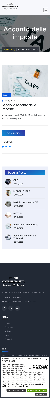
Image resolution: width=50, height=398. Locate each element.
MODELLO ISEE (21, 191)
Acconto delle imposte (25, 224)
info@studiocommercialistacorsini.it (20, 301)
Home (6, 49)
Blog (13, 49)
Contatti (8, 339)
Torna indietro (13, 133)
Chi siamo (9, 327)
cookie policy (25, 386)
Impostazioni (41, 394)
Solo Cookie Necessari (16, 390)
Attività (8, 331)
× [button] (47, 359)
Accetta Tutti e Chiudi (37, 390)
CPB (15, 180)
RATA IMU (18, 213)
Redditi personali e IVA (25, 202)
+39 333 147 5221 (13, 297)
